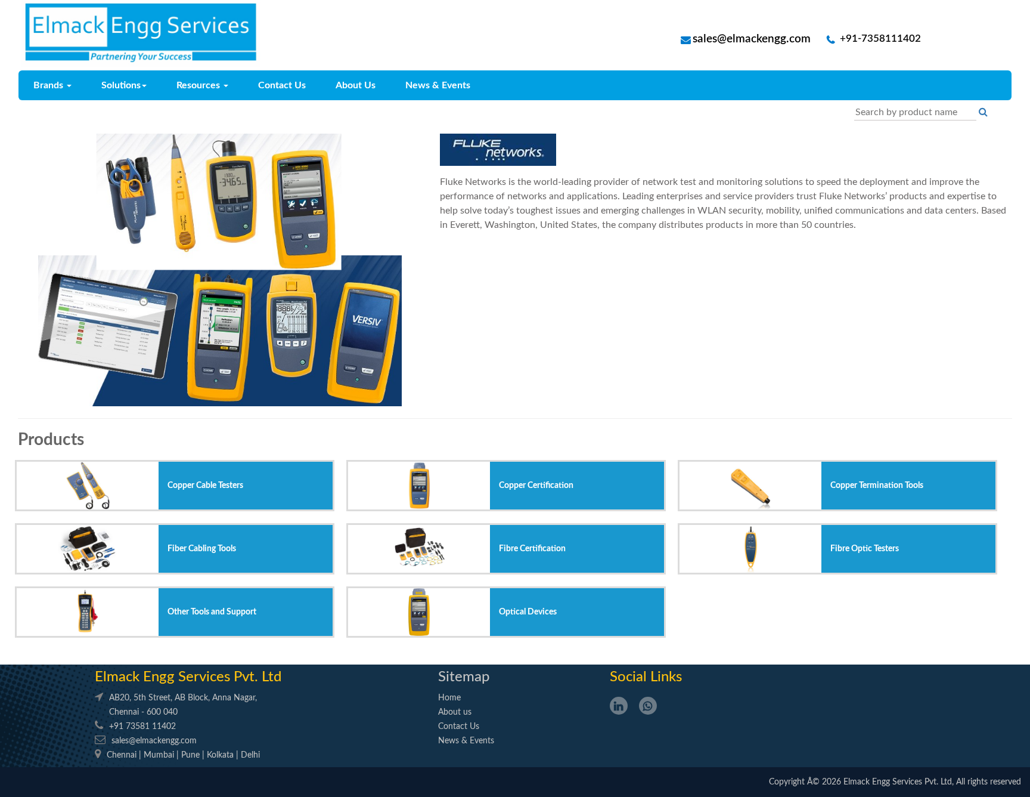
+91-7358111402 (879, 39)
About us (454, 712)
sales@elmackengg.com (752, 39)
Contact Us (282, 85)
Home (449, 698)
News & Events (437, 85)
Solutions (121, 85)
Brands (49, 85)
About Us (356, 85)
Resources (199, 85)
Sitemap (463, 677)
